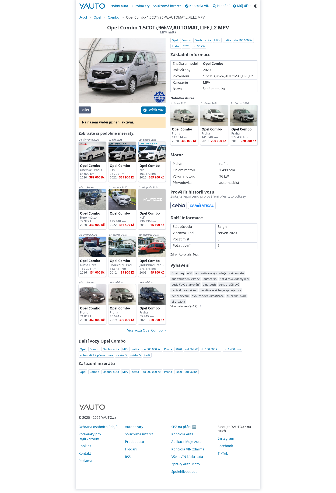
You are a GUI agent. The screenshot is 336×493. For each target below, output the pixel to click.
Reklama (85, 460)
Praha (176, 46)
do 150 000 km (210, 349)
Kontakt (85, 453)
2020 (186, 46)
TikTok (223, 453)
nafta (227, 40)
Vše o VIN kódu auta (187, 456)
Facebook (225, 446)
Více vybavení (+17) (183, 306)
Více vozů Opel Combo (145, 330)
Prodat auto (134, 441)
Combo (113, 17)
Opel (97, 17)
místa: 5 (135, 355)
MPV (217, 40)
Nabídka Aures (182, 98)
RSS (128, 456)
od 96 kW (199, 46)
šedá (147, 355)
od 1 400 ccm (232, 349)
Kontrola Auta (182, 434)
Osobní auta (118, 6)
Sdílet (84, 110)
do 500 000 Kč (243, 40)
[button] (153, 110)
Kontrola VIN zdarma (187, 449)
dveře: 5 (121, 355)
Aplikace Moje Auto (186, 441)
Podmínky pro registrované (90, 436)
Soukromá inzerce (167, 6)
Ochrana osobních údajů (98, 427)
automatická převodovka (96, 355)
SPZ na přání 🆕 (183, 427)
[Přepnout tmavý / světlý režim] (255, 5)
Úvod (83, 17)
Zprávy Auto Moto (185, 464)
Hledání (131, 449)
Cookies (85, 446)
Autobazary (140, 6)
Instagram (226, 438)
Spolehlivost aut (184, 471)
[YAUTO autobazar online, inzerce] (92, 6)
